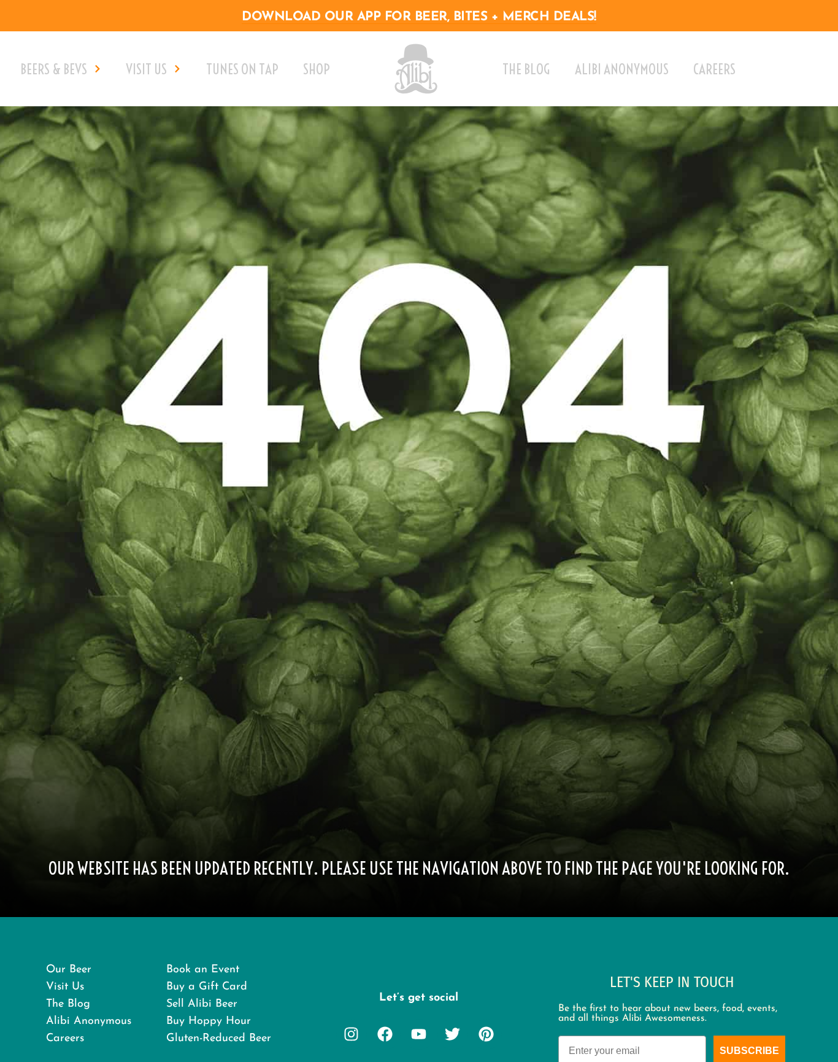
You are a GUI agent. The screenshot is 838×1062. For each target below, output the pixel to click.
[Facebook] (385, 1034)
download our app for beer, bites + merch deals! (419, 16)
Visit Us (146, 69)
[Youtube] (419, 1034)
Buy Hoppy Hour (208, 1021)
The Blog (526, 69)
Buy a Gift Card (206, 987)
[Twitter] (452, 1034)
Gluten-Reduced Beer (218, 1038)
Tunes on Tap (242, 69)
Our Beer (68, 969)
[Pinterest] (486, 1034)
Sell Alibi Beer (201, 1004)
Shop (316, 69)
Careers (714, 69)
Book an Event (202, 969)
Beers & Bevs (53, 69)
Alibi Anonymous (622, 69)
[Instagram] (351, 1034)
